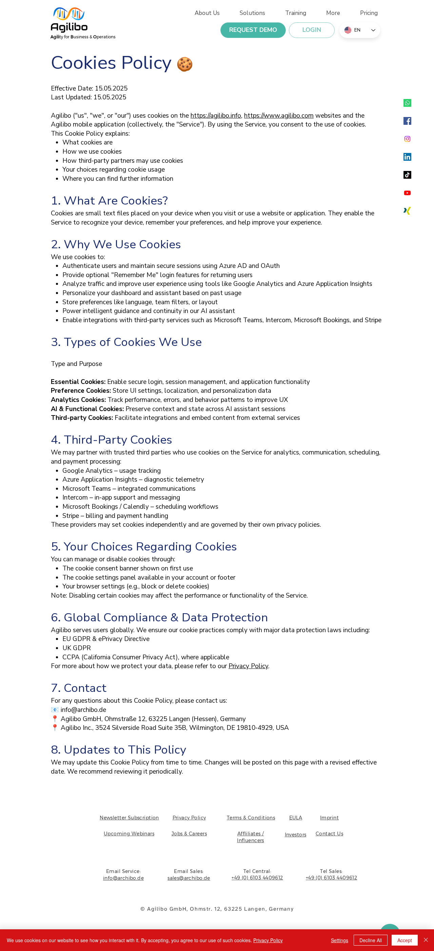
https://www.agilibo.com (279, 115)
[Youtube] (407, 193)
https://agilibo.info (216, 115)
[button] (328, 13)
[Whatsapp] (407, 103)
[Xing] (407, 211)
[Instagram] (407, 139)
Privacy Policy (248, 666)
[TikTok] (407, 175)
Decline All (370, 940)
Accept (404, 940)
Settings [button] (339, 940)
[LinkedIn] (407, 157)
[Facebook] (407, 121)
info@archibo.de (83, 709)
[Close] (426, 940)
